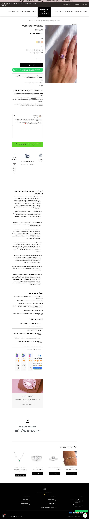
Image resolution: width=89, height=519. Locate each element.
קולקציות (62, 11)
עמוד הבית (84, 4)
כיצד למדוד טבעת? (66, 4)
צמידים (56, 11)
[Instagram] (2, 3)
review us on (38, 368)
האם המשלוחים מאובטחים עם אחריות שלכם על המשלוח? (28, 338)
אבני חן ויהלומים (75, 11)
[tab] (27, 323)
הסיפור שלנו (76, 4)
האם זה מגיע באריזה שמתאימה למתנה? (32, 346)
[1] (85, 516)
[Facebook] (7, 3)
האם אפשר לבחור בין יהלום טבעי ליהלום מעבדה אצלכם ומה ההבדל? (27, 334)
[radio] (42, 42)
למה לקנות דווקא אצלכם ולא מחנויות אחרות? (30, 323)
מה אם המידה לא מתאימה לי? (34, 330)
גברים (17, 11)
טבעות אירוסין (28, 11)
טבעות (34, 11)
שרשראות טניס (83, 11)
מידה (42, 46)
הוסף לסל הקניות (31, 65)
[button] (27, 144)
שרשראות (67, 11)
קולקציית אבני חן (45, 21)
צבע (42, 38)
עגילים (21, 11)
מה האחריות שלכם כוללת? (35, 327)
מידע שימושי (12, 11)
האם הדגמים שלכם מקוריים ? (34, 349)
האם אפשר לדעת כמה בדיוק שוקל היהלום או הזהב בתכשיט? (30, 342)
